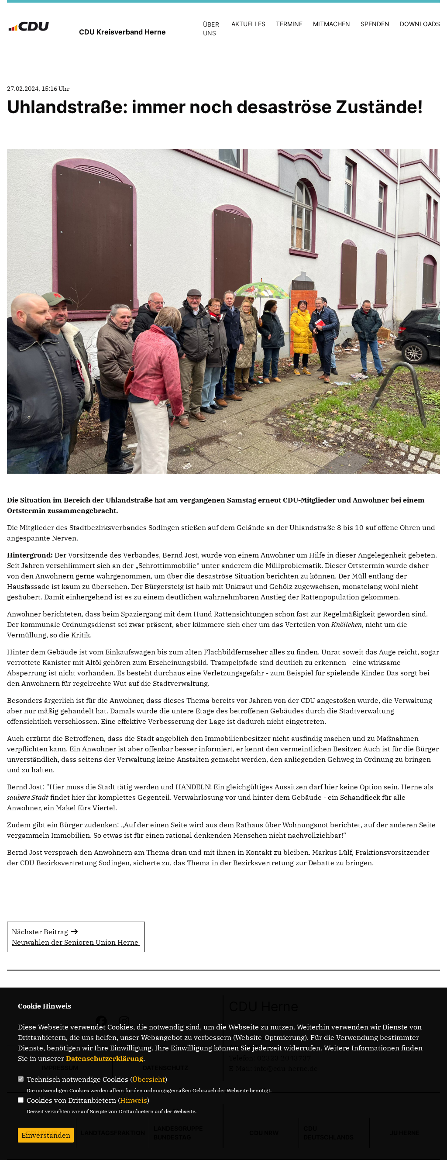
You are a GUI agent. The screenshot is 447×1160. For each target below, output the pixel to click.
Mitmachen (331, 24)
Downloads (420, 24)
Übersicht (148, 1079)
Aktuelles (248, 24)
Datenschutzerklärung (104, 1058)
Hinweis (133, 1100)
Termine (289, 24)
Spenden (375, 24)
